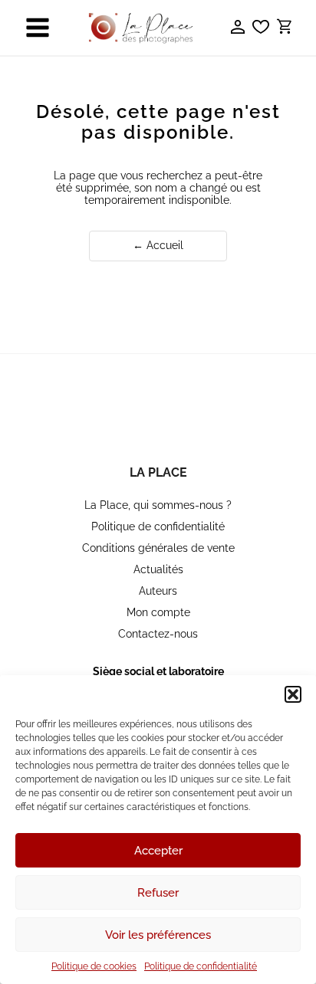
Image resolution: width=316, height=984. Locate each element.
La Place (158, 472)
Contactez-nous (158, 634)
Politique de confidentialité (200, 966)
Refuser (158, 893)
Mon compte (158, 612)
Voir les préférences (158, 935)
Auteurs (158, 591)
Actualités (158, 569)
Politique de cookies (94, 966)
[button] (293, 694)
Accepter (158, 851)
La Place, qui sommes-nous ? (158, 505)
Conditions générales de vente (158, 548)
